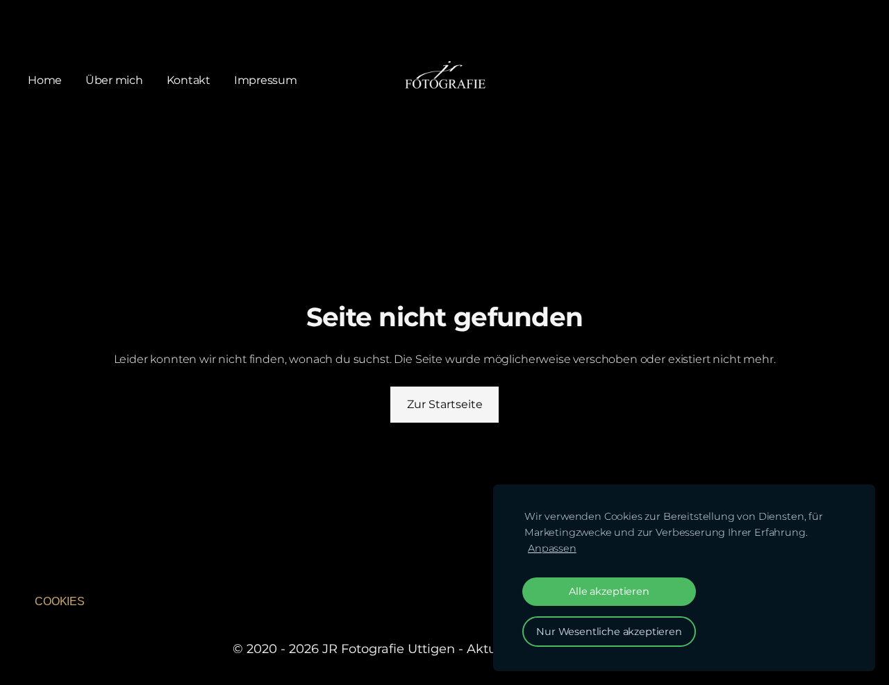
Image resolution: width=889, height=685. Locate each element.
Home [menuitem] (45, 80)
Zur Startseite (445, 404)
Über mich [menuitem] (114, 80)
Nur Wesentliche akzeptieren (609, 631)
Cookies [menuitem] (60, 601)
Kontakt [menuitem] (188, 80)
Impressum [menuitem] (265, 80)
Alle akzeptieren (609, 591)
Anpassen (552, 548)
